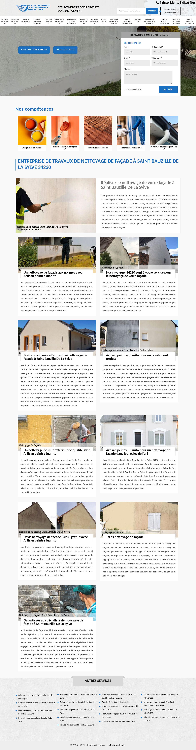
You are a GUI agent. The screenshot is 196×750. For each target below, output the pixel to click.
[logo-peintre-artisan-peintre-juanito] (33, 7)
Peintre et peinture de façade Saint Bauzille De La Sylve (77, 704)
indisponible (166, 3)
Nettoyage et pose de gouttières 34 (71, 22)
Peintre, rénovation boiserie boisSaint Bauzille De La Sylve (120, 708)
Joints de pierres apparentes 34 (164, 22)
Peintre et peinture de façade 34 (37, 22)
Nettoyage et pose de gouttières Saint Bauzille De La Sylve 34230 (159, 704)
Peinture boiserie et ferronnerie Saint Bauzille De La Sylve (36, 704)
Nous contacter (65, 50)
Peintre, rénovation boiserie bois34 (127, 22)
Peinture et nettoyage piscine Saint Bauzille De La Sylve (35, 697)
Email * (127, 58)
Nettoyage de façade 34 (4, 22)
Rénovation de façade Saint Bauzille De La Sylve (35, 720)
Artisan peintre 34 (103, 22)
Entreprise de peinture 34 (26, 22)
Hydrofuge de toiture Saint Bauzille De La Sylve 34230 (160, 711)
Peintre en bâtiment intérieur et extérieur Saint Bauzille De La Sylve (119, 696)
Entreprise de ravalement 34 (59, 22)
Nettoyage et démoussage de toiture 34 (149, 22)
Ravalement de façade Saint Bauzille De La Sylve (77, 719)
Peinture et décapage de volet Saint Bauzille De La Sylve (119, 715)
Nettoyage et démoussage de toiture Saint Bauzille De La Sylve (35, 712)
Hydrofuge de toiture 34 (48, 22)
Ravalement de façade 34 (15, 22)
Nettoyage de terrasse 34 (94, 22)
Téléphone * (157, 58)
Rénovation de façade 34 (84, 22)
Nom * (126, 47)
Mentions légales (117, 745)
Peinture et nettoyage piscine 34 (176, 22)
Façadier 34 (138, 20)
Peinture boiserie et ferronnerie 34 (190, 22)
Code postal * (157, 47)
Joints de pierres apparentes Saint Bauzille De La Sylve (162, 719)
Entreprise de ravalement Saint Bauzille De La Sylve (78, 696)
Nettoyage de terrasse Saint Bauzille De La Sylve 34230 (161, 696)
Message (127, 69)
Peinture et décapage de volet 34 (113, 22)
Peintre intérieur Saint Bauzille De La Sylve (77, 725)
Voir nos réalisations (34, 50)
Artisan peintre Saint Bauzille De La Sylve (118, 721)
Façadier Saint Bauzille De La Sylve (115, 702)
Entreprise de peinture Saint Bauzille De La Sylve (77, 711)
